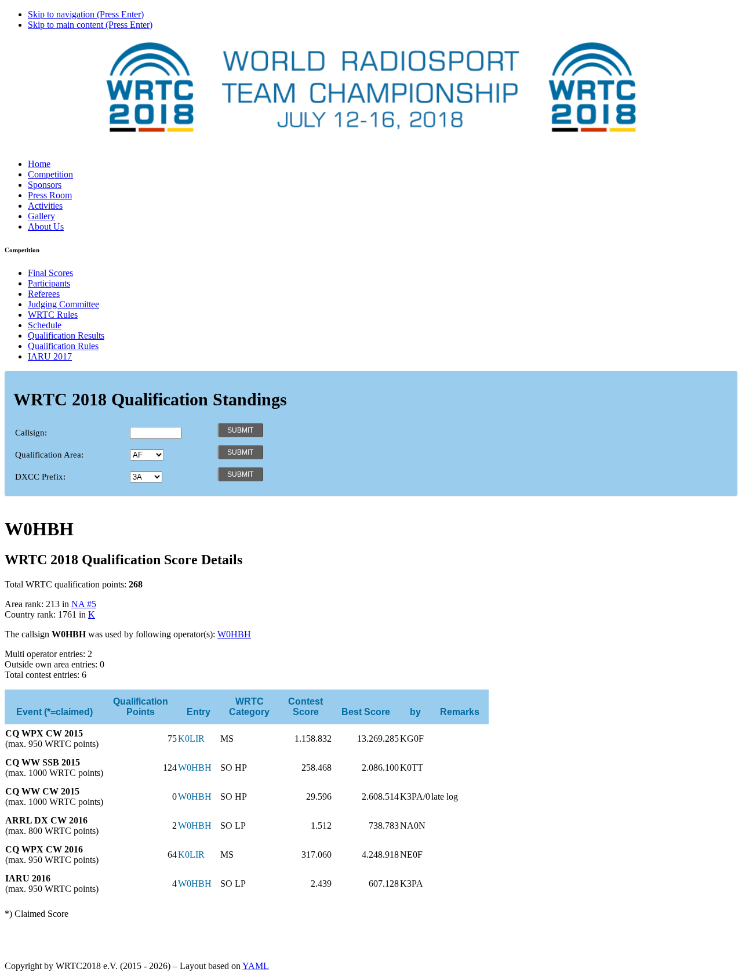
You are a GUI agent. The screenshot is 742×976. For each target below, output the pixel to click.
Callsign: (31, 432)
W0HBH (234, 634)
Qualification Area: (49, 454)
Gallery (41, 216)
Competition (50, 174)
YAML (255, 966)
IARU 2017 (50, 356)
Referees (44, 294)
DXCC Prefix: (40, 476)
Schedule (44, 325)
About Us (46, 226)
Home (39, 164)
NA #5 (83, 604)
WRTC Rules (53, 315)
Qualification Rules (63, 346)
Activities (45, 206)
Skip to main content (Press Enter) (90, 25)
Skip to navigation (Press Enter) (86, 14)
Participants (49, 283)
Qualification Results (66, 335)
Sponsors (44, 185)
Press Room (50, 195)
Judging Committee (63, 304)
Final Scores (50, 273)
